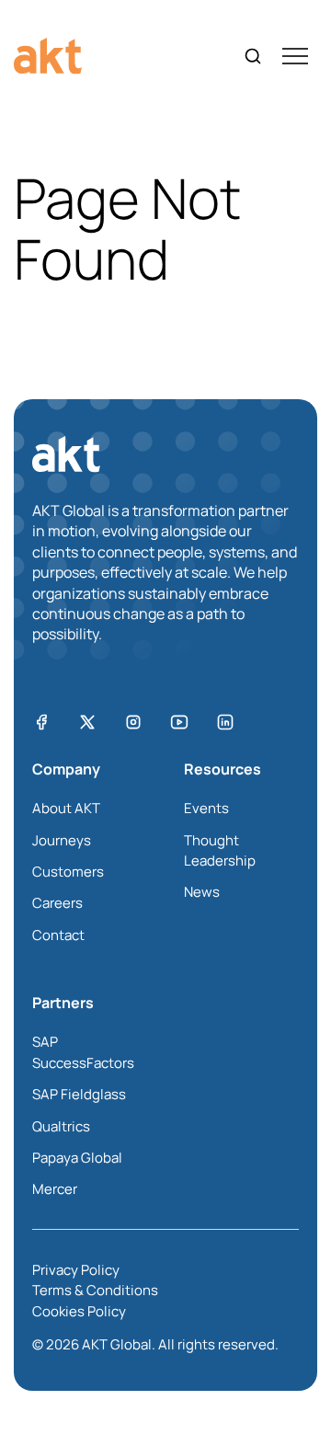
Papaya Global (77, 1157)
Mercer (54, 1189)
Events (206, 808)
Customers (68, 871)
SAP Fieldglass (79, 1094)
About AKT (66, 808)
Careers (57, 902)
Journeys (61, 840)
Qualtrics (61, 1126)
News (202, 891)
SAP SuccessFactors (83, 1052)
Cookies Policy (79, 1311)
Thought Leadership (220, 850)
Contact (58, 935)
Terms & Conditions (95, 1290)
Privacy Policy (76, 1270)
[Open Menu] (295, 56)
